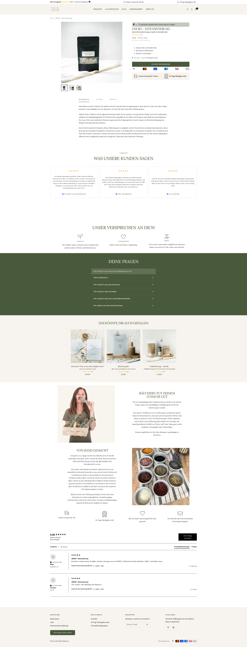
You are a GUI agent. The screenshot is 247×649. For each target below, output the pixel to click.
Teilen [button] (102, 565)
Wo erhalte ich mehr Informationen (108, 305)
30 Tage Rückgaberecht (100, 622)
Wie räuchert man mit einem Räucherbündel (112, 299)
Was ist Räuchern (101, 278)
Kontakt (94, 619)
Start (52, 18)
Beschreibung (84, 99)
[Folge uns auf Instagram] (173, 627)
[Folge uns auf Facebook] (168, 627)
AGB (51, 622)
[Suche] (188, 9)
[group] (60, 534)
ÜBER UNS (150, 9)
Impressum (54, 619)
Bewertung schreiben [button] (188, 537)
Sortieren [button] (53, 547)
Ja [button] (93, 565)
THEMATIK (97, 9)
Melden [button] (97, 565)
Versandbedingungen (99, 626)
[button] (160, 34)
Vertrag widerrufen (63, 632)
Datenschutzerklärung (59, 626)
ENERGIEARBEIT (136, 9)
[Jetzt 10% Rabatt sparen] (147, 624)
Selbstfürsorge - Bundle (159, 366)
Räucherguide (123, 366)
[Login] (192, 9)
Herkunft (113, 99)
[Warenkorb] (196, 9)
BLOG (124, 9)
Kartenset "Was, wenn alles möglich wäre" (87, 366)
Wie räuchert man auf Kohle (105, 291)
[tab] (182, 547)
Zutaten (99, 99)
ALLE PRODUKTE (112, 9)
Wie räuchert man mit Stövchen (107, 285)
